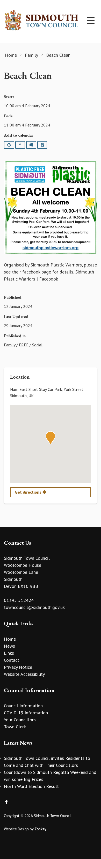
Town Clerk (15, 727)
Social (37, 344)
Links (9, 653)
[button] (50, 437)
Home (10, 639)
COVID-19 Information (26, 713)
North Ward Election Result (31, 786)
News (9, 646)
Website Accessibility (24, 674)
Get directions (28, 492)
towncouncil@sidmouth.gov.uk (34, 607)
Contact (11, 660)
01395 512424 (19, 600)
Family (9, 344)
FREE (23, 344)
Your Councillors (20, 720)
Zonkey (40, 828)
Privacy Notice (18, 667)
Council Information (23, 706)
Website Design (16, 828)
